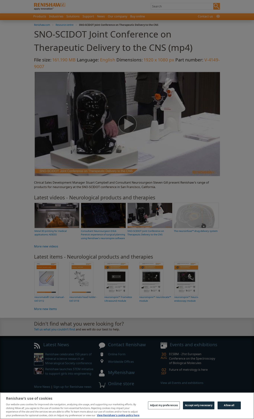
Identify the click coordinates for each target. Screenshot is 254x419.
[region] (127, 405)
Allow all (229, 405)
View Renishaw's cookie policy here (118, 415)
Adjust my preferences (164, 405)
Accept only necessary (198, 405)
